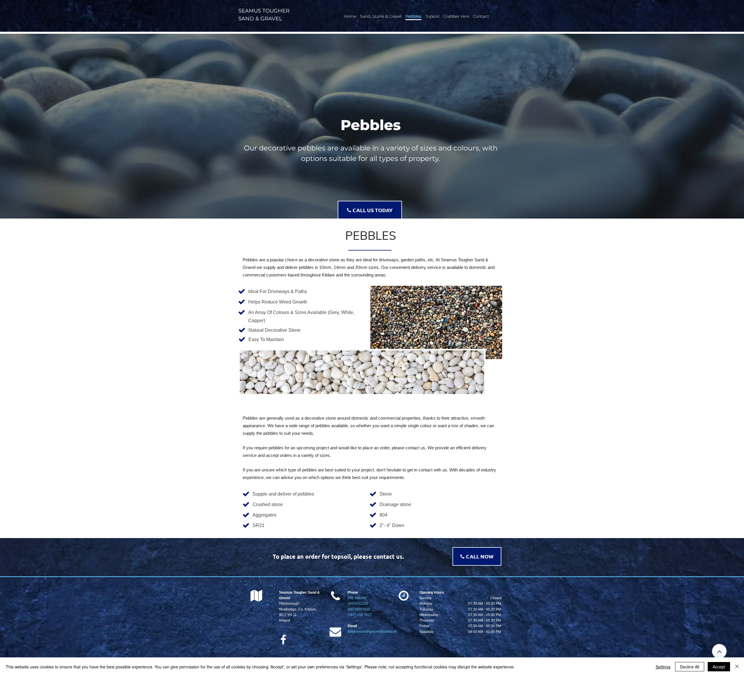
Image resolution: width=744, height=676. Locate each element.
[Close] (737, 666)
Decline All (689, 667)
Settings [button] (663, 667)
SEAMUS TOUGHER (263, 11)
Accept (719, 667)
